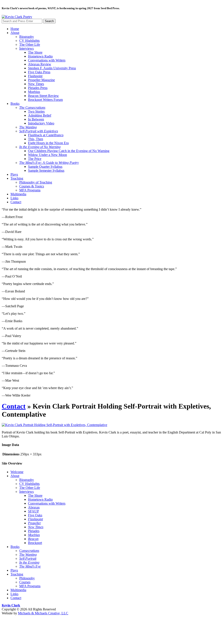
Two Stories (36, 111)
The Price (34, 159)
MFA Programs (29, 190)
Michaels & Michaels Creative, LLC (43, 613)
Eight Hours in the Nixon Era (48, 143)
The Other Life (29, 44)
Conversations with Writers (46, 60)
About (14, 33)
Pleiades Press (37, 88)
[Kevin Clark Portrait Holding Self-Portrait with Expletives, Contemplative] (54, 425)
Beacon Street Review (43, 96)
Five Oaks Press (39, 72)
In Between (36, 119)
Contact (15, 202)
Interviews (26, 48)
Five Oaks (35, 515)
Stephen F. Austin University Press (52, 68)
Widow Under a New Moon (47, 155)
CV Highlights (29, 40)
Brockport (35, 543)
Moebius (34, 92)
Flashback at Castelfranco (45, 135)
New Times (36, 84)
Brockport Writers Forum (45, 99)
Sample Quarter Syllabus (45, 166)
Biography (26, 36)
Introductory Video (41, 123)
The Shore (35, 52)
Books (14, 103)
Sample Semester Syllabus (46, 170)
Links (14, 198)
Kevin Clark (11, 605)
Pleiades (33, 531)
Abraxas (34, 507)
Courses (24, 582)
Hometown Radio (40, 56)
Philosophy (27, 578)
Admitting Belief (39, 115)
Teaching (16, 178)
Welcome (16, 472)
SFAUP (33, 511)
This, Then (35, 139)
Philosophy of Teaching (35, 182)
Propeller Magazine (41, 80)
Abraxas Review (39, 64)
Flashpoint (35, 76)
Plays (14, 174)
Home (14, 29)
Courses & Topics (31, 186)
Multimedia (18, 194)
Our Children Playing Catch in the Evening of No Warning (68, 151)
